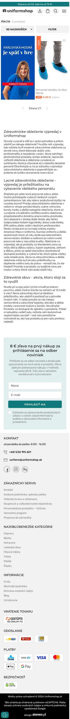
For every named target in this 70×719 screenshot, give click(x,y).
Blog (6, 595)
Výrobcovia (10, 600)
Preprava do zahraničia (17, 517)
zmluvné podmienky (55, 705)
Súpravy (9, 533)
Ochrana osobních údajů (18, 591)
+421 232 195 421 (20, 452)
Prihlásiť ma (34, 404)
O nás (7, 581)
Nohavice (9, 542)
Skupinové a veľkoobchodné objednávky (28, 503)
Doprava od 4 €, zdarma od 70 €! (35, 4)
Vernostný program (15, 513)
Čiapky (8, 565)
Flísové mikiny (12, 552)
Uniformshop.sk (53, 696)
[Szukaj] (55, 11)
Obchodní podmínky (15, 586)
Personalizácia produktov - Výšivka (25, 508)
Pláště (7, 561)
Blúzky (8, 538)
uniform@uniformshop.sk (26, 459)
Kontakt (8, 489)
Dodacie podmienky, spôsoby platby (25, 494)
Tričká (7, 556)
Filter (52, 29)
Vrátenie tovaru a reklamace (20, 499)
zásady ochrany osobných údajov (22, 705)
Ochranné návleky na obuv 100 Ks (51, 91)
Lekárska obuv (12, 547)
